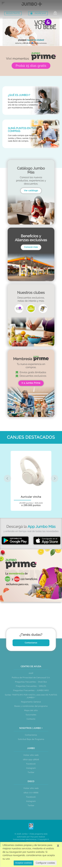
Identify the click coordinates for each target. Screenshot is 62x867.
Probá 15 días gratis (31, 66)
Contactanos (31, 643)
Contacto (31, 719)
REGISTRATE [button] (13, 13)
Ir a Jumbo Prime (31, 383)
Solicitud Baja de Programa (31, 739)
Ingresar (40, 13)
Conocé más (31, 247)
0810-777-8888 (31, 793)
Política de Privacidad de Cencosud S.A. (31, 677)
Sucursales (31, 715)
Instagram (31, 768)
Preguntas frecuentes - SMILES (31, 686)
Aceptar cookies (23, 863)
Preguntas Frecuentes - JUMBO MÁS (31, 690)
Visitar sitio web (31, 755)
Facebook (31, 764)
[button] (24, 43)
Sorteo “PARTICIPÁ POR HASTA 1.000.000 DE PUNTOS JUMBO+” (31, 696)
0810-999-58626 (31, 759)
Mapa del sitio (31, 710)
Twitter (31, 772)
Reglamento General (31, 702)
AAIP (31, 673)
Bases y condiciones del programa (31, 706)
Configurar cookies (45, 863)
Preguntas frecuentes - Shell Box (31, 682)
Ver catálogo (31, 190)
